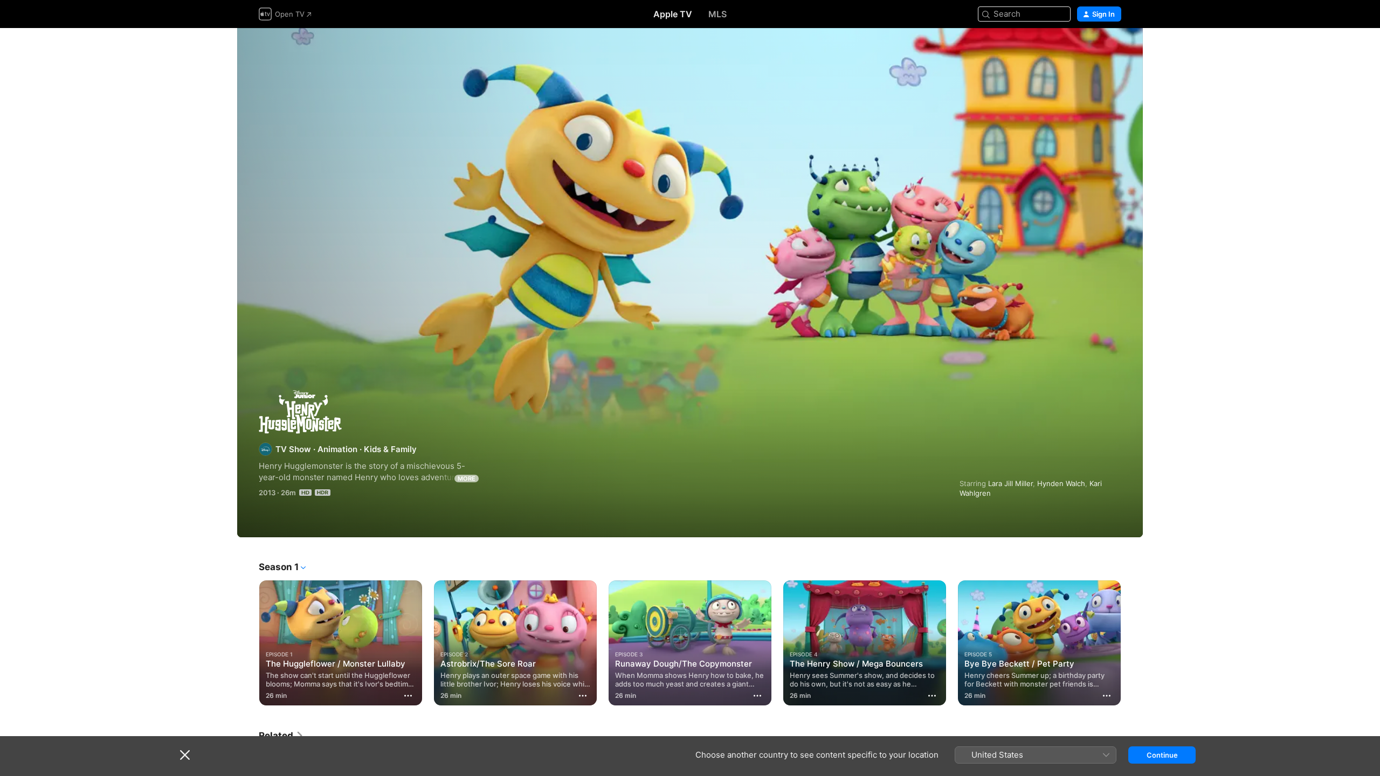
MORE (466, 478)
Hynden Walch (1061, 483)
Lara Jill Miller (1010, 483)
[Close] (185, 755)
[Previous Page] (248, 643)
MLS (717, 14)
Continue (1162, 755)
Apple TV (672, 14)
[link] (281, 736)
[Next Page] (1132, 643)
